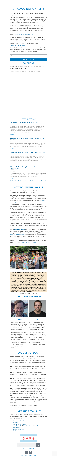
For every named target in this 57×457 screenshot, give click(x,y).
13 (39, 180)
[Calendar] (26, 452)
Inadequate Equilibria (18, 429)
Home (24, 448)
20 (26, 182)
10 (32, 180)
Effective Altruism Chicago (20, 421)
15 (43, 180)
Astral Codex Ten (17, 426)
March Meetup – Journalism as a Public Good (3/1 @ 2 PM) (27, 152)
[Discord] (30, 452)
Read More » (12, 134)
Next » (37, 182)
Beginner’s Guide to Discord (17, 234)
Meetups (31, 448)
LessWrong (15, 422)
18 (21, 182)
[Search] (38, 445)
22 (31, 182)
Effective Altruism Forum (19, 424)
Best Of (36, 426)
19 (23, 182)
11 (34, 180)
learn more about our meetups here (24, 34)
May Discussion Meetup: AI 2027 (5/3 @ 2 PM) (24, 122)
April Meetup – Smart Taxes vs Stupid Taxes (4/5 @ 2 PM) (27, 138)
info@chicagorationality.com (17, 45)
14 (41, 180)
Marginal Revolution (18, 431)
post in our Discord (19, 229)
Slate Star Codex (27, 426)
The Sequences (17, 427)
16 (45, 180)
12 (37, 180)
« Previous (13, 180)
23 (33, 182)
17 (19, 182)
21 (28, 182)
